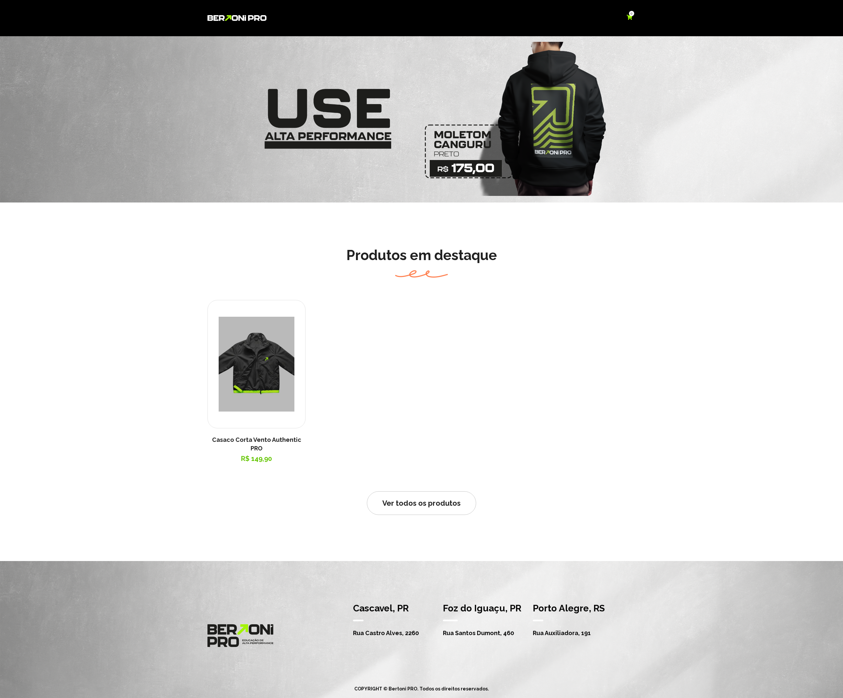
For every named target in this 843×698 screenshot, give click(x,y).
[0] (629, 18)
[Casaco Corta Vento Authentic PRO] (257, 364)
